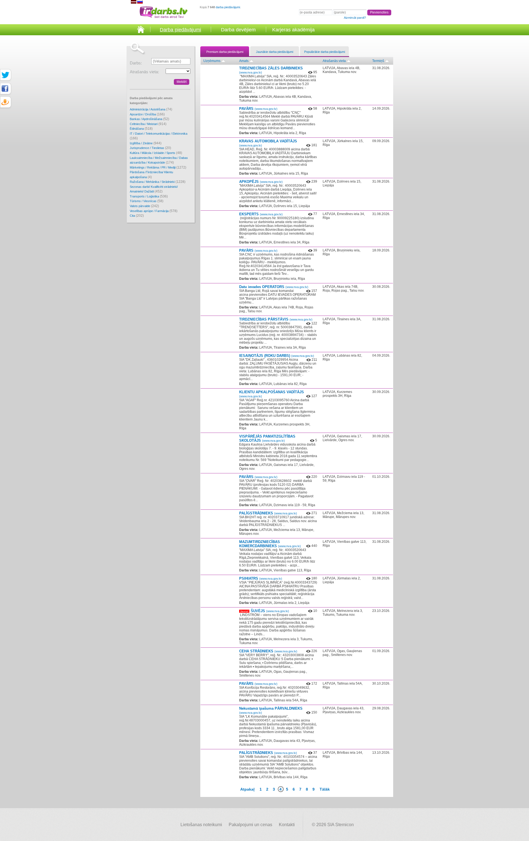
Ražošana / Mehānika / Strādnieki (157, 182)
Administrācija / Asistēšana (151, 109)
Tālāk (325, 789)
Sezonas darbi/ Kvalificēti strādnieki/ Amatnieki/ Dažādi (154, 189)
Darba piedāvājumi (180, 29)
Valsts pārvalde (144, 206)
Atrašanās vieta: (144, 71)
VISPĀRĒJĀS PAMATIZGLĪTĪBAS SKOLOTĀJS (267, 438)
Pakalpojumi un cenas (250, 824)
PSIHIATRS (260, 578)
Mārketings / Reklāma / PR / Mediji (158, 167)
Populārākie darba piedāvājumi (324, 51)
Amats (244, 61)
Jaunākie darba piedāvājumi (274, 51)
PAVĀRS (258, 109)
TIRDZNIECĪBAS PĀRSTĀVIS (275, 319)
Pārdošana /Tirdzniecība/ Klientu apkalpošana (151, 174)
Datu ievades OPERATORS (273, 287)
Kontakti (287, 824)
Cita (137, 216)
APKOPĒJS (261, 182)
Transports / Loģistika (149, 196)
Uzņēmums (211, 61)
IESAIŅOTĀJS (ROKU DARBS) (276, 356)
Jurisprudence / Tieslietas (150, 148)
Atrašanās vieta (334, 61)
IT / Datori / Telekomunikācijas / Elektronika (158, 136)
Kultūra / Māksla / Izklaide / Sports (156, 153)
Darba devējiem (238, 29)
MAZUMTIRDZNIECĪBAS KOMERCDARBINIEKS (270, 544)
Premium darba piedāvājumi (224, 51)
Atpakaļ (247, 789)
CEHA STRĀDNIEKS (268, 651)
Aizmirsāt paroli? (355, 17)
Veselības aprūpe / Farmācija (153, 211)
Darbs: (136, 63)
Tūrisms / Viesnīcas (146, 201)
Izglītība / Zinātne (145, 143)
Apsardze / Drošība (147, 114)
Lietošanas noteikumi (201, 824)
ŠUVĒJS (270, 611)
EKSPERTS (261, 214)
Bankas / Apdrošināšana (149, 119)
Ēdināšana (141, 129)
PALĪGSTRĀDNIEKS (268, 513)
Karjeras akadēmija (293, 29)
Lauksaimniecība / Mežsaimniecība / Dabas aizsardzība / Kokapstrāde (159, 160)
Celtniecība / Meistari (148, 124)
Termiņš (378, 61)
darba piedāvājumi (228, 7)
